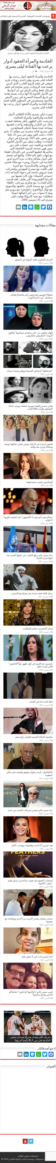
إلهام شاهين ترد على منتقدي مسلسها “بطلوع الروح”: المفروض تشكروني (31, 334)
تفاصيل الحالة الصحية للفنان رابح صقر (34, 737)
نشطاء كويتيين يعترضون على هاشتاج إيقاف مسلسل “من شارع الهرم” (31, 296)
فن (33, 71)
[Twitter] (30, 1141)
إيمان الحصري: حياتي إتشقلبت (38, 628)
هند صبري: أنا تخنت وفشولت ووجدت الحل (32, 845)
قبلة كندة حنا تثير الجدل (41, 701)
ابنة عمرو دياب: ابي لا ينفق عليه (37, 956)
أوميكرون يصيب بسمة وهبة (39, 482)
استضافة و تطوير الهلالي (28, 1156)
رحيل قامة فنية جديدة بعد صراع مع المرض (32, 593)
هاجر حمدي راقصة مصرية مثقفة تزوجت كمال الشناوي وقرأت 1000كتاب (30, 407)
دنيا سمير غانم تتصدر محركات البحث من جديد (30, 810)
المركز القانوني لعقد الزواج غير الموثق (34, 259)
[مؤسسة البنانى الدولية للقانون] (28, 5)
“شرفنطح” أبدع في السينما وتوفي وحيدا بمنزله (30, 370)
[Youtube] (25, 1141)
